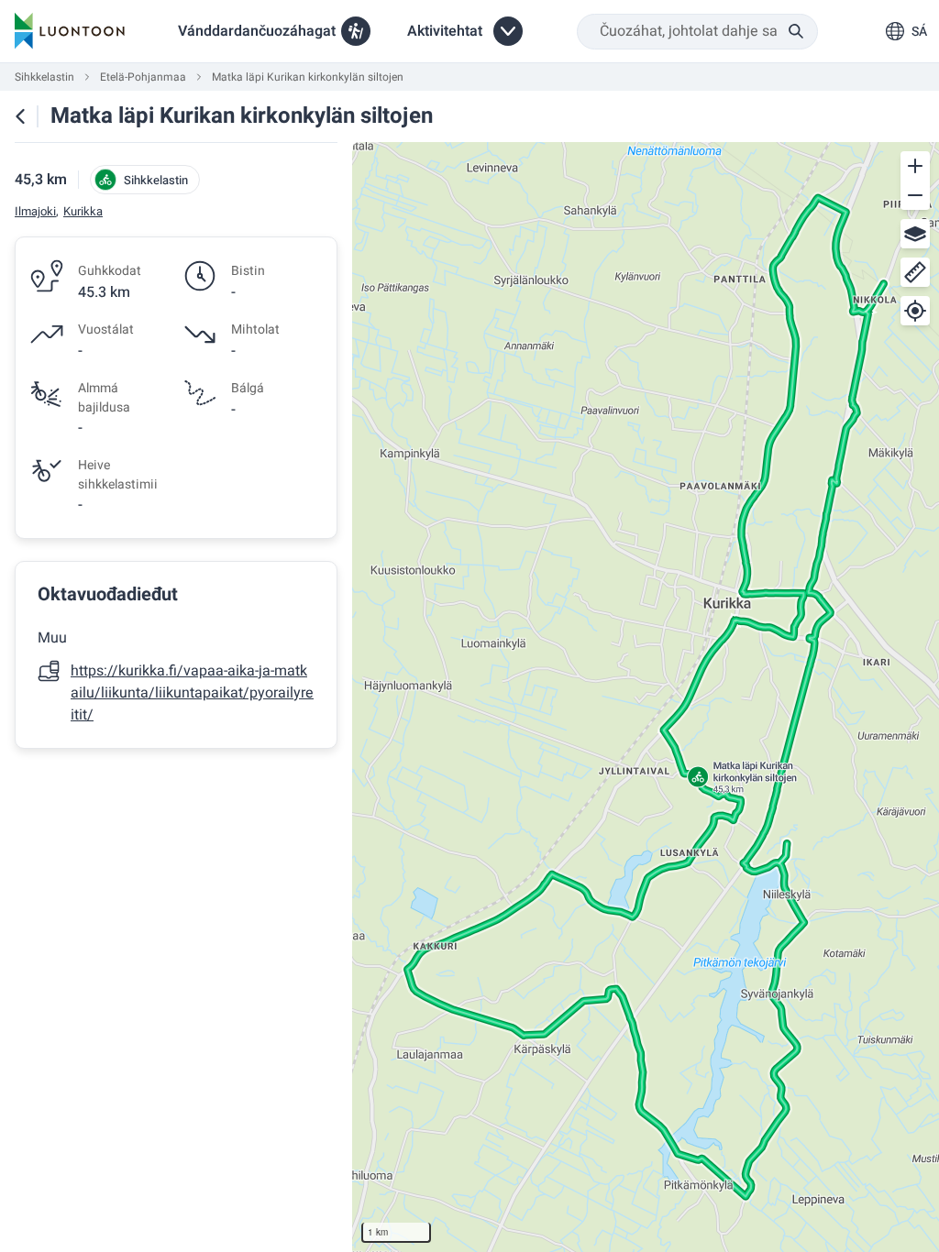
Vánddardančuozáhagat (257, 31)
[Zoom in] (915, 166)
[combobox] (697, 31)
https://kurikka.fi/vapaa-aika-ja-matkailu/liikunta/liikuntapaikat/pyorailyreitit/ (192, 693)
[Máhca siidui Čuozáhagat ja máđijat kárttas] (20, 116)
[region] (645, 697)
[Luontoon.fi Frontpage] (70, 31)
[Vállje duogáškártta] (915, 233)
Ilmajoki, (37, 211)
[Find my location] (915, 310)
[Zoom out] (915, 195)
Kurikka (83, 211)
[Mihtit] (915, 272)
